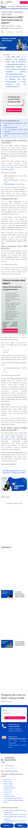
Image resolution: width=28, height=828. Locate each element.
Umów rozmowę (20, 825)
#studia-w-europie (7, 12)
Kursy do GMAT (8, 792)
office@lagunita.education (17, 739)
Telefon (5, 710)
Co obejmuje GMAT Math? (10, 127)
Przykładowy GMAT (21, 6)
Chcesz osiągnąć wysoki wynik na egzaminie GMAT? (20, 643)
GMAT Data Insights (9, 184)
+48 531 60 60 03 (14, 726)
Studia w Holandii (8, 783)
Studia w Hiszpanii (8, 785)
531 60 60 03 (24, 2)
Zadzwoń (6, 825)
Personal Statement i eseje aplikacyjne (13, 798)
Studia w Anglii (7, 781)
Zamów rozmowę (14, 110)
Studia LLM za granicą (9, 796)
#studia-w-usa (19, 12)
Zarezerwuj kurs (10, 331)
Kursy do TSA (7, 794)
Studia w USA (7, 779)
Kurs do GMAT (11, 6)
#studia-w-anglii (6, 14)
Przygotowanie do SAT (9, 787)
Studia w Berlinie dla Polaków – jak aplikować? (15, 814)
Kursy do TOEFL (8, 790)
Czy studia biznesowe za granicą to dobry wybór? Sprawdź (19, 594)
